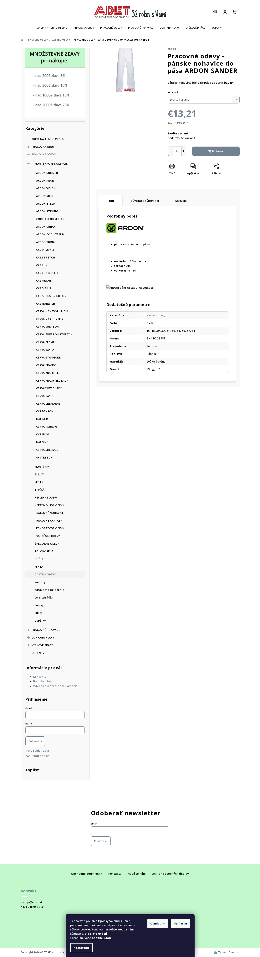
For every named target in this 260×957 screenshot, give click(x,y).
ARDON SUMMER (47, 173)
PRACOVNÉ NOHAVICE (49, 513)
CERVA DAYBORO (47, 396)
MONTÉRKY (42, 467)
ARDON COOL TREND (50, 234)
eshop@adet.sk (32, 902)
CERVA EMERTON (47, 327)
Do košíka (218, 151)
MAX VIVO (42, 442)
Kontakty (39, 677)
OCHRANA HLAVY (43, 637)
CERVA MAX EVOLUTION (52, 311)
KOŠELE (40, 559)
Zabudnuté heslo (37, 756)
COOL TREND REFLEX (50, 219)
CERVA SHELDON (47, 450)
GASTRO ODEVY (45, 574)
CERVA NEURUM (46, 427)
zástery (40, 582)
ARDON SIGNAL (46, 242)
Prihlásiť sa (35, 741)
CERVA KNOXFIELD (48, 373)
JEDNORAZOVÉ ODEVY (49, 528)
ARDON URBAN (46, 227)
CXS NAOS (43, 434)
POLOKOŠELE (44, 551)
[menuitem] (52, 27)
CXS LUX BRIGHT (47, 273)
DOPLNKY (38, 653)
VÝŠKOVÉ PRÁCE (42, 645)
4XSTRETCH (44, 457)
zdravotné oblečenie (49, 590)
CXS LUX (41, 265)
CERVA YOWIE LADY (49, 388)
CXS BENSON (45, 411)
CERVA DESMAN (46, 342)
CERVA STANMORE (48, 357)
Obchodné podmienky (86, 874)
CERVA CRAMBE (46, 365)
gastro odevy (155, 315)
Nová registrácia (37, 751)
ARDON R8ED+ (45, 196)
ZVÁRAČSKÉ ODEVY (47, 536)
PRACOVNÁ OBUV (43, 147)
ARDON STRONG (47, 211)
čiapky (39, 605)
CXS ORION (43, 280)
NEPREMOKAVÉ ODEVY (49, 505)
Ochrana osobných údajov (170, 874)
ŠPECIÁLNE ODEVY (47, 544)
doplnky (40, 621)
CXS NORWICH (45, 304)
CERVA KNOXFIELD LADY (52, 380)
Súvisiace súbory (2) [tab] (145, 201)
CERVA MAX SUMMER (49, 319)
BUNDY (39, 474)
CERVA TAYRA (45, 350)
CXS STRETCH (45, 257)
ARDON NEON (45, 180)
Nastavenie (81, 948)
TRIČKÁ (40, 490)
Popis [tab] (110, 201)
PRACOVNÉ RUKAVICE (46, 630)
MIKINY (39, 567)
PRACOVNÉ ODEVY (44, 154)
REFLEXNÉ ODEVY (46, 497)
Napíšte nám (42, 681)
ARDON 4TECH (45, 204)
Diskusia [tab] (181, 201)
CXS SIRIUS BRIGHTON (51, 296)
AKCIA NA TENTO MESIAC (48, 139)
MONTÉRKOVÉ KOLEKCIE (51, 164)
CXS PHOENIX (45, 250)
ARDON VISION (46, 188)
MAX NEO (42, 419)
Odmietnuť (157, 923)
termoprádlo (44, 597)
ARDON (172, 49)
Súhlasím (180, 923)
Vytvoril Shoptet (228, 952)
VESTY (39, 482)
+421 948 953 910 (32, 907)
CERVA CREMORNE (48, 404)
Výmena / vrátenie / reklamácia (55, 686)
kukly (38, 613)
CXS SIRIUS (43, 288)
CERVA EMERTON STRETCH (54, 334)
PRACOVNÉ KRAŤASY (48, 521)
